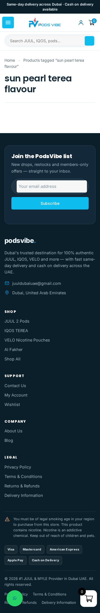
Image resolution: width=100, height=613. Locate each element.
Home (9, 60)
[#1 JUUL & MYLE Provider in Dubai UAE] (44, 22)
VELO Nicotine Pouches (27, 340)
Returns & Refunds (22, 486)
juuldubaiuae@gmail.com (36, 283)
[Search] (89, 41)
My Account (16, 395)
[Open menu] (8, 22)
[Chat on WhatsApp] (15, 598)
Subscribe (50, 203)
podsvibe (20, 240)
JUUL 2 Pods (16, 321)
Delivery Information (23, 495)
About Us (13, 430)
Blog (8, 440)
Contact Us (15, 385)
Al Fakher (13, 349)
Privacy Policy (17, 467)
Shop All (12, 359)
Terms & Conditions (23, 476)
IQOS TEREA (16, 330)
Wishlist (12, 404)
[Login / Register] (81, 22)
